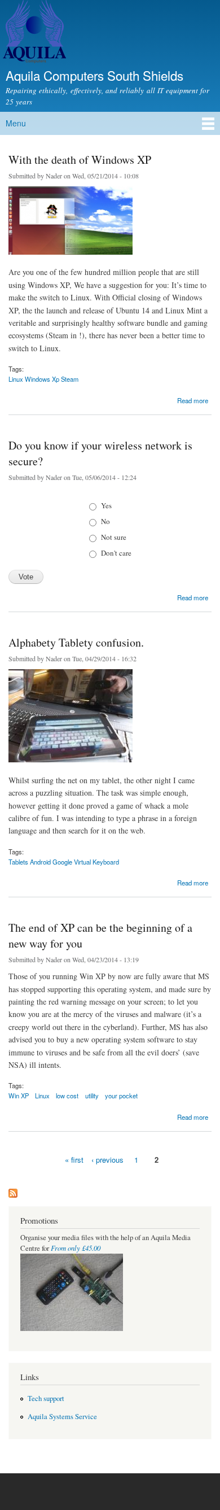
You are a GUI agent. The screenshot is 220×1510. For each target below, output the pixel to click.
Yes (106, 505)
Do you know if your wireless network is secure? (100, 453)
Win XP (18, 1095)
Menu (16, 123)
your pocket (121, 1095)
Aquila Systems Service (62, 1416)
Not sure (113, 537)
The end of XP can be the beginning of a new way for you (100, 935)
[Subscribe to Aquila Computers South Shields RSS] (12, 1190)
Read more (192, 399)
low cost (67, 1095)
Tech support (46, 1398)
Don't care (116, 553)
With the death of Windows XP (79, 159)
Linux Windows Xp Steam (43, 378)
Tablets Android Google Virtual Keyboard (63, 861)
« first (74, 1159)
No (105, 521)
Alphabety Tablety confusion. (76, 642)
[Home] (33, 33)
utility (92, 1095)
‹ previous (107, 1159)
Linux (42, 1095)
